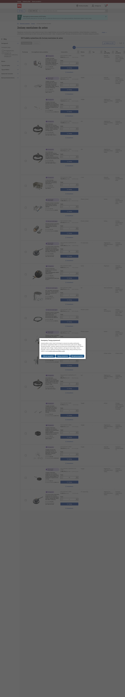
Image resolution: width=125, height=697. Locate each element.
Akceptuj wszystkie (77, 356)
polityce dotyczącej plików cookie (57, 351)
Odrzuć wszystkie (48, 356)
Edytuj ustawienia (63, 356)
